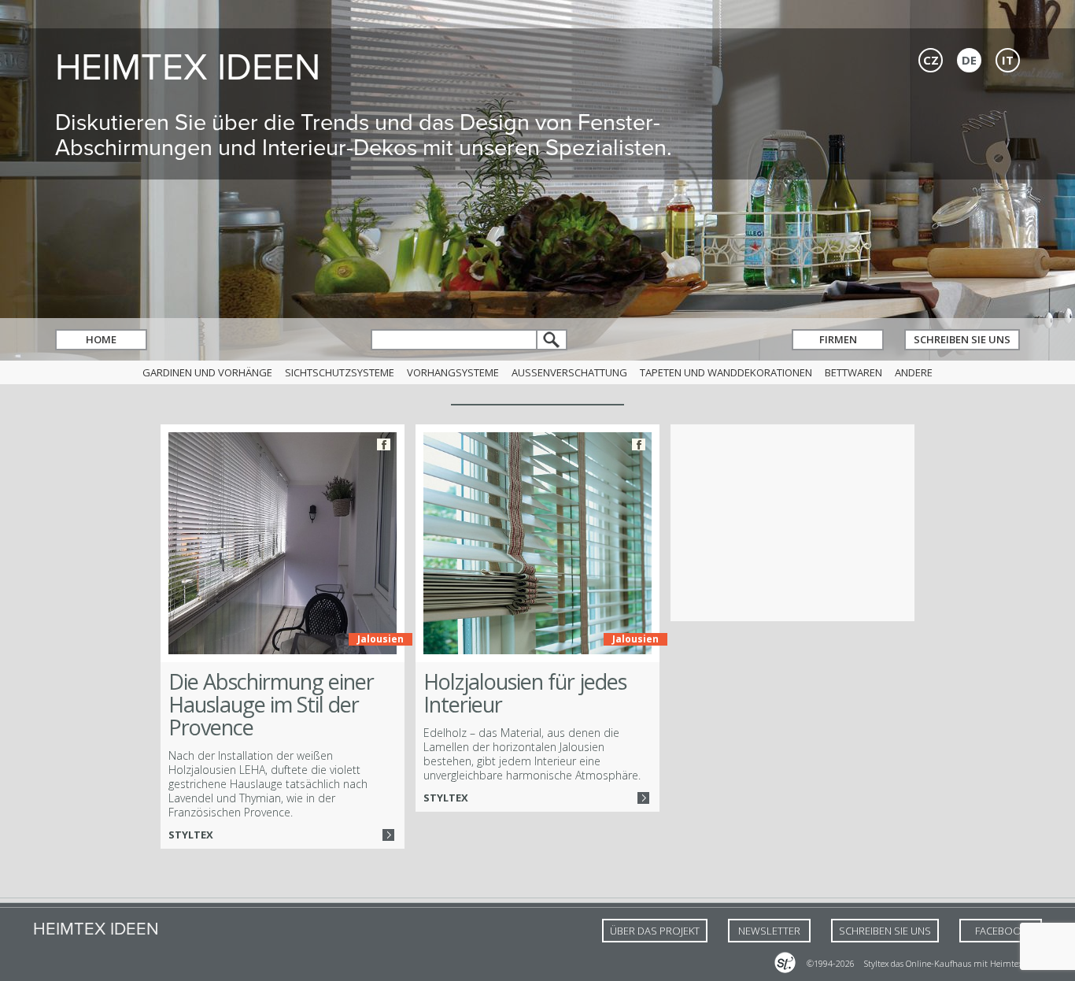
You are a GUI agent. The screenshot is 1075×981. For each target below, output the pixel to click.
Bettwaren (853, 372)
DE (969, 60)
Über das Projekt (655, 931)
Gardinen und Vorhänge (207, 372)
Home (101, 339)
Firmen (838, 339)
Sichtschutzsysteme (339, 372)
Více (388, 835)
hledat (552, 339)
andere (914, 372)
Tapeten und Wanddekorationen (726, 372)
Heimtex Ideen (187, 67)
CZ (931, 60)
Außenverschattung (569, 372)
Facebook (383, 444)
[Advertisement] (792, 522)
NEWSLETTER (769, 931)
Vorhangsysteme (453, 372)
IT (1008, 60)
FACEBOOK (1001, 931)
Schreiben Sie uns (962, 339)
